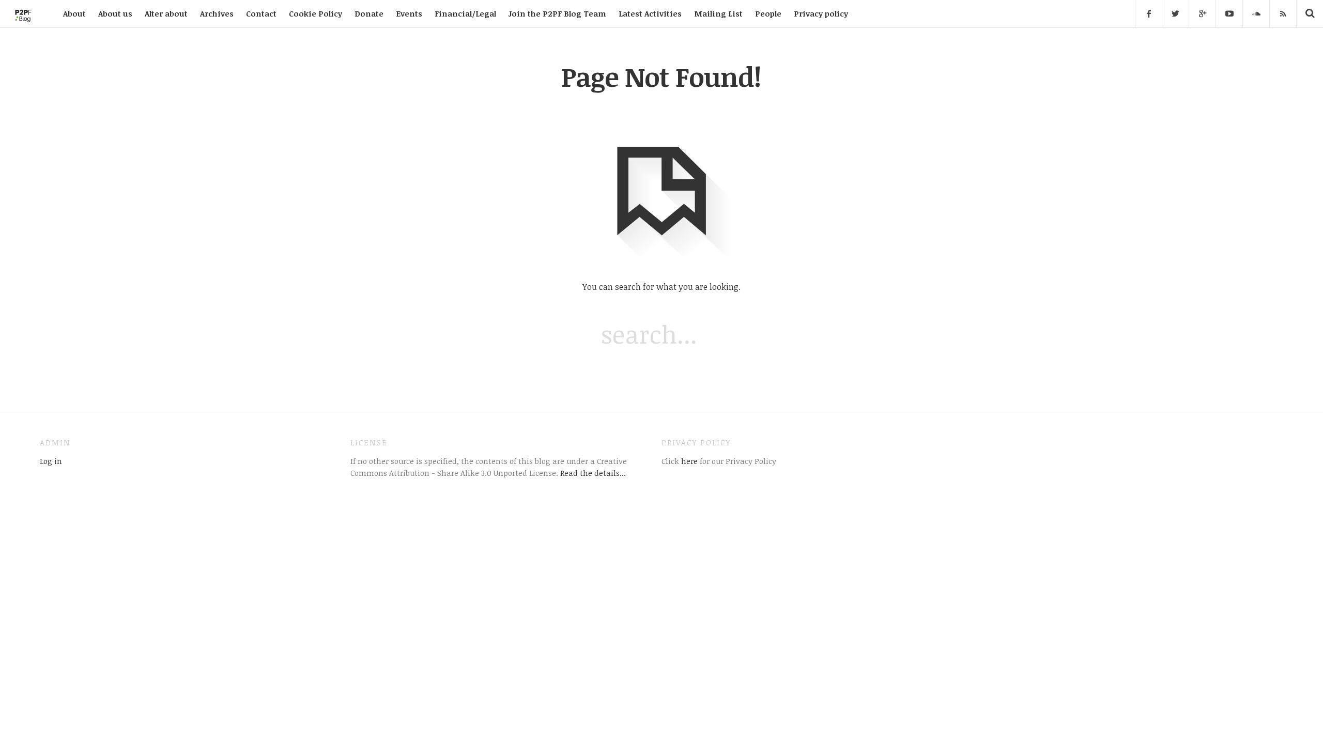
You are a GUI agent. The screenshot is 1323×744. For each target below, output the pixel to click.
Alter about (166, 13)
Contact (261, 13)
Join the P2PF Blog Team (557, 13)
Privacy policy (821, 13)
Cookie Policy (315, 13)
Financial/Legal (465, 13)
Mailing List (718, 13)
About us (115, 13)
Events (409, 13)
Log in (51, 461)
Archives (217, 13)
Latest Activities (650, 13)
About (74, 13)
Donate (369, 13)
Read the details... (593, 473)
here (688, 461)
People (768, 13)
